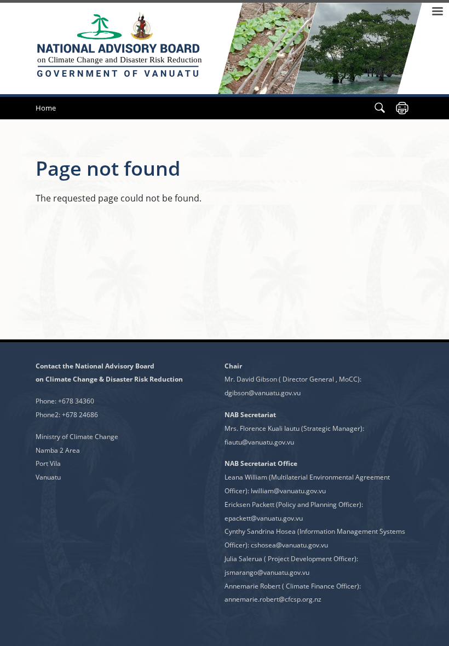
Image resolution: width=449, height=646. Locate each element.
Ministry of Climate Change (77, 436)
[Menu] (437, 12)
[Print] (402, 108)
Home (46, 108)
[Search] (380, 108)
